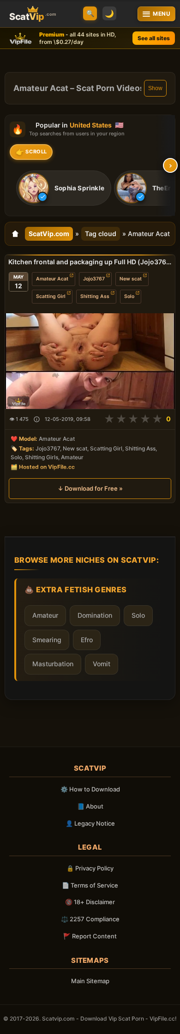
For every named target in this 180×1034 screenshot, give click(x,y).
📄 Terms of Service (90, 885)
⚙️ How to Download (90, 789)
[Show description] (36, 419)
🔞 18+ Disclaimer (90, 902)
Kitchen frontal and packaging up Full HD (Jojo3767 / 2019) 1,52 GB (90, 262)
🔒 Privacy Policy (90, 868)
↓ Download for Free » (90, 488)
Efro (87, 640)
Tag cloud (100, 233)
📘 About (90, 806)
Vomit (101, 664)
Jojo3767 (94, 279)
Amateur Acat (52, 279)
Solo (129, 296)
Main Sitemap (90, 981)
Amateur (45, 615)
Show (155, 88)
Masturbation (52, 664)
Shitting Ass (94, 296)
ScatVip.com (49, 233)
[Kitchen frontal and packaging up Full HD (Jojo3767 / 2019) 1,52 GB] (90, 361)
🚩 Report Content (90, 936)
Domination (95, 615)
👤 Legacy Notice (90, 823)
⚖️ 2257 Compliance (90, 919)
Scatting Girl (51, 296)
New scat (131, 279)
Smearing (46, 640)
